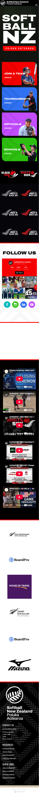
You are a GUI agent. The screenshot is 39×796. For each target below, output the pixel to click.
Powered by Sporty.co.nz (19, 789)
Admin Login (20, 791)
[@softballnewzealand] (11, 263)
